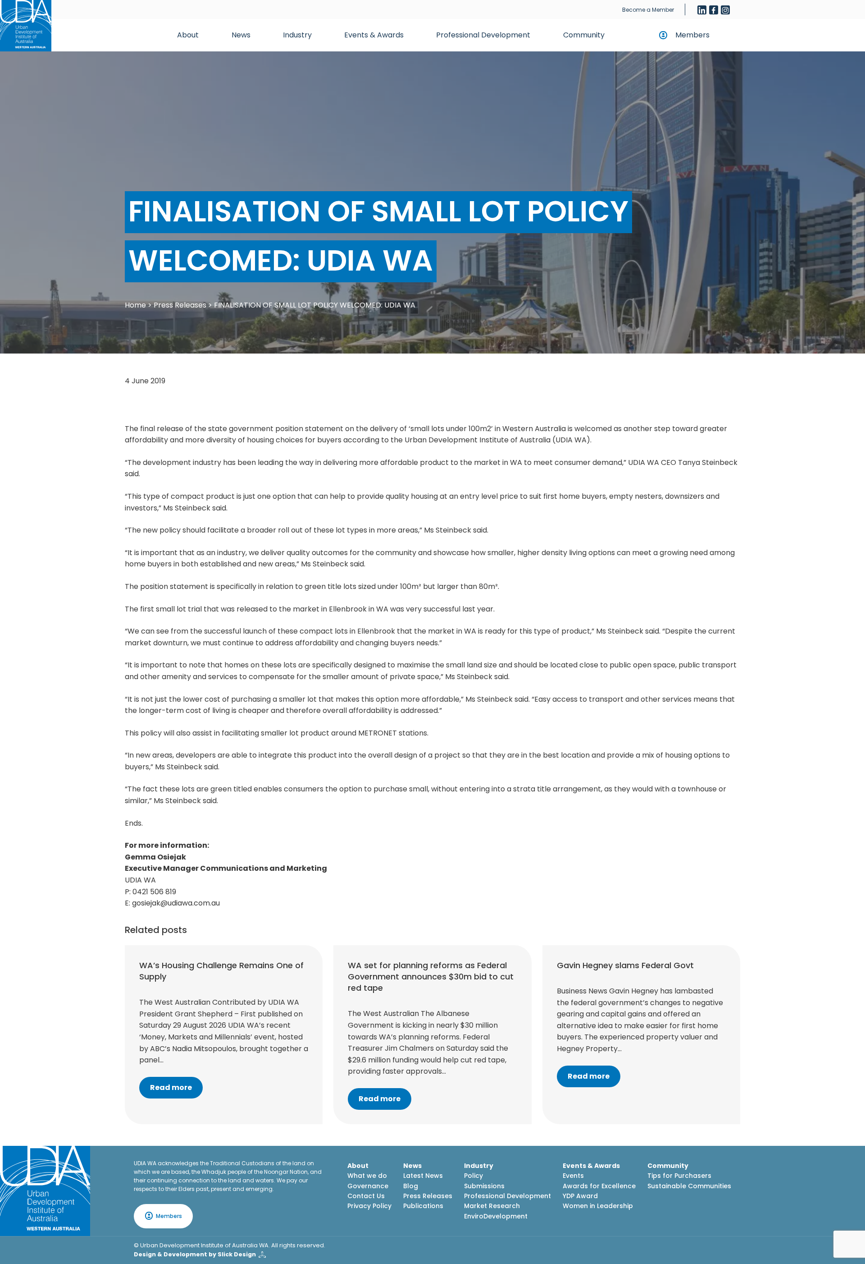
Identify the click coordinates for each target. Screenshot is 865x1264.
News (241, 35)
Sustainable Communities (689, 1185)
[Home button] (25, 25)
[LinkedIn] (701, 9)
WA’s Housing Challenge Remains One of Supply (221, 971)
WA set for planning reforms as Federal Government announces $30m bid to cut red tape (431, 976)
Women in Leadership (598, 1205)
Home (135, 305)
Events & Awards (374, 35)
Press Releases (180, 305)
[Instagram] (725, 9)
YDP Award (580, 1195)
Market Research (492, 1205)
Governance (367, 1185)
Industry (297, 35)
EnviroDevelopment (496, 1216)
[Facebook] (713, 9)
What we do (367, 1175)
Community (584, 35)
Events (573, 1175)
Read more (171, 1087)
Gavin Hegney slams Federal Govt (625, 965)
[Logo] (45, 1191)
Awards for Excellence (599, 1185)
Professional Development (483, 35)
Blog (410, 1185)
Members (692, 35)
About (188, 35)
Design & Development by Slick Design (195, 1254)
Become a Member (648, 10)
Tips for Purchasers (679, 1175)
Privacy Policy (369, 1205)
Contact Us (366, 1195)
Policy (473, 1175)
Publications (423, 1205)
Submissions (484, 1185)
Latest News (423, 1175)
